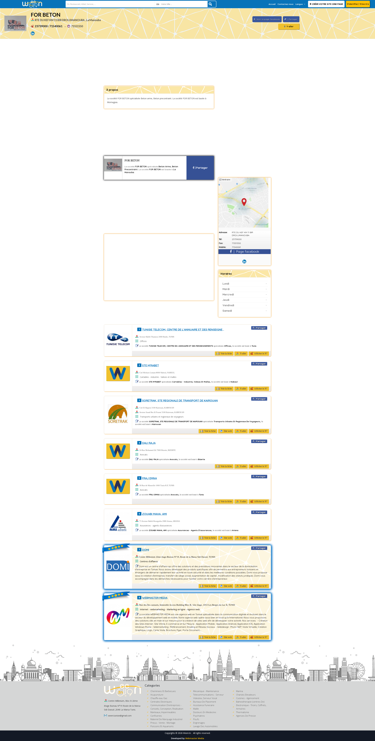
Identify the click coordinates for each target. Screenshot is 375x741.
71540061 (56, 26)
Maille (196, 708)
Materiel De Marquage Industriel (166, 719)
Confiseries (156, 715)
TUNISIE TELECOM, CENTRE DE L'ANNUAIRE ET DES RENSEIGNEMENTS (184, 329)
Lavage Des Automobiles (205, 726)
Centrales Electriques (161, 701)
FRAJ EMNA (149, 478)
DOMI (145, 550)
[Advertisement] (187, 62)
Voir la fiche (226, 353)
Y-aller (289, 26)
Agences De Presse (246, 715)
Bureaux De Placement (204, 701)
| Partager (201, 167)
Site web (227, 431)
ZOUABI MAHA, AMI (154, 514)
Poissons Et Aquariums (162, 726)
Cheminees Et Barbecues (163, 691)
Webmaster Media (194, 738)
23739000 (41, 26)
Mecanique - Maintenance (206, 691)
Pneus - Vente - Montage (162, 722)
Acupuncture (156, 694)
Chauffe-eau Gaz (158, 698)
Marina (239, 691)
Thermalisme (242, 712)
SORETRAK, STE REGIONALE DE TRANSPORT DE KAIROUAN (180, 400)
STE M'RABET (150, 365)
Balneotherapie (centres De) (250, 701)
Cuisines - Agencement (247, 698)
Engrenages (199, 722)
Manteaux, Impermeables (163, 712)
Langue (299, 4)
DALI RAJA (149, 443)
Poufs (196, 719)
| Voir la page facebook (268, 19)
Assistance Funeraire (203, 705)
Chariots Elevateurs (246, 694)
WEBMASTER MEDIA (154, 598)
